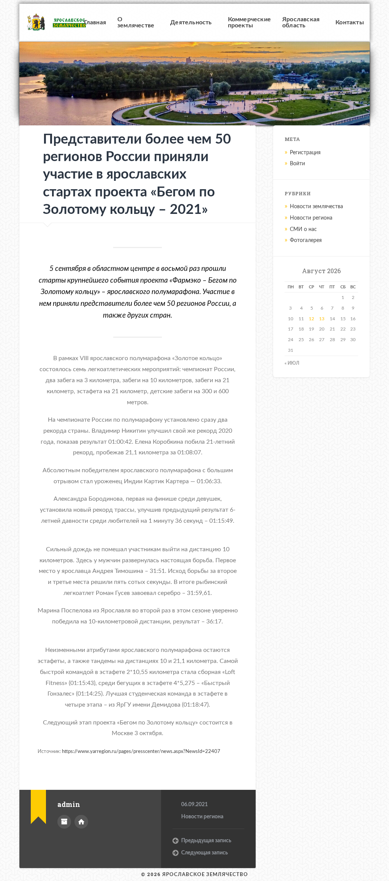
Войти (297, 163)
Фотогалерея (306, 240)
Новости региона (202, 816)
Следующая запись (204, 853)
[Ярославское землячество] (48, 23)
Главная (95, 22)
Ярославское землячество (205, 874)
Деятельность (191, 22)
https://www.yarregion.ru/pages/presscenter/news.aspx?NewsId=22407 (141, 751)
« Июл (292, 363)
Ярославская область (300, 22)
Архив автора (64, 822)
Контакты (349, 22)
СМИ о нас (303, 229)
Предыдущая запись (206, 840)
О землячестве (135, 22)
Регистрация (305, 152)
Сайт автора (81, 822)
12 (311, 318)
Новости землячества (316, 206)
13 (321, 318)
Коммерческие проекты (249, 22)
